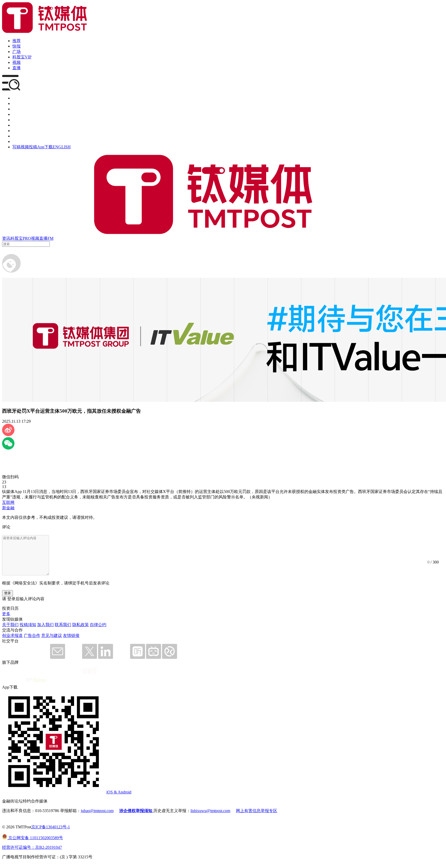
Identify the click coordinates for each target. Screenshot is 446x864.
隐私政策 (80, 624)
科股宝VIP (21, 57)
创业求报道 (12, 635)
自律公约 (98, 624)
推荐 (16, 40)
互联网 (8, 502)
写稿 (16, 147)
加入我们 (45, 624)
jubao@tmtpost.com (97, 810)
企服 (16, 103)
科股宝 (16, 238)
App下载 (45, 147)
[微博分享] (8, 435)
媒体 (16, 98)
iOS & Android (118, 792)
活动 (16, 120)
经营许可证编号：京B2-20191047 (32, 847)
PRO (27, 238)
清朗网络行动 (24, 141)
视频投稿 (29, 147)
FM (50, 238)
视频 (16, 62)
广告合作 (32, 635)
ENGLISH (62, 147)
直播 (16, 68)
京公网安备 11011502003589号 (35, 838)
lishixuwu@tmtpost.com (210, 810)
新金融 (8, 508)
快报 (16, 46)
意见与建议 (51, 635)
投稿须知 (28, 624)
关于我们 (10, 624)
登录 (7, 593)
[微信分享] (8, 448)
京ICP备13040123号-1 (50, 827)
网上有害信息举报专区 (256, 810)
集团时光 (20, 130)
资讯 (6, 238)
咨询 (16, 114)
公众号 (18, 136)
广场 (16, 51)
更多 (6, 614)
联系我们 (63, 624)
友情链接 (71, 635)
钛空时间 (20, 125)
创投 (16, 109)
